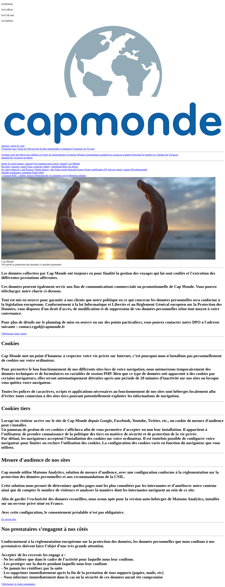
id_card (20, 145)
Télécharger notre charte (14, 333)
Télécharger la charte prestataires (18, 584)
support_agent (8, 145)
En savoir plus (8, 519)
